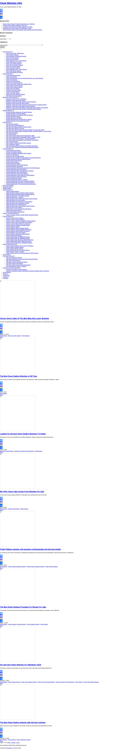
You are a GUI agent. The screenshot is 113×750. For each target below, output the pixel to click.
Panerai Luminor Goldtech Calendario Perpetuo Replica (21, 221)
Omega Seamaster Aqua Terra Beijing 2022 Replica (19, 171)
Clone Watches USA (11, 3)
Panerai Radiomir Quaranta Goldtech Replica (18, 234)
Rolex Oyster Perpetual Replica (14, 65)
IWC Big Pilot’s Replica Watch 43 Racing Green (18, 127)
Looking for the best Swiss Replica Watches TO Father (18, 27)
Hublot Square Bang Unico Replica (15, 212)
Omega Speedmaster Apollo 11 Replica (16, 179)
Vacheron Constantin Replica (10, 268)
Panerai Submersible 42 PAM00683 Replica (18, 238)
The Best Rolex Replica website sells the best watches (23, 722)
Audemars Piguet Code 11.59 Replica (16, 99)
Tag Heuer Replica (8, 256)
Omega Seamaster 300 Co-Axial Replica (17, 165)
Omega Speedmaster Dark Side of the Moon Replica (20, 181)
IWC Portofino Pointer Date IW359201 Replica (18, 143)
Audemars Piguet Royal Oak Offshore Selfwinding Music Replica (23, 109)
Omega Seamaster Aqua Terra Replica (16, 169)
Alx (20, 748)
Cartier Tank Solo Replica (13, 88)
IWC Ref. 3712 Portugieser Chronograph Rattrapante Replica (22, 147)
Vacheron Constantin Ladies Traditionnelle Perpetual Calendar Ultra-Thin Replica (27, 271)
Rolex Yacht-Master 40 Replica (14, 72)
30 (14, 742)
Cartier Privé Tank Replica (13, 81)
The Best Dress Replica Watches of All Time (15, 25)
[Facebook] (56, 10)
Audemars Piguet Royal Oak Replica (15, 100)
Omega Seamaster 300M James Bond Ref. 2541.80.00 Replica (23, 168)
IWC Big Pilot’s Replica (12, 124)
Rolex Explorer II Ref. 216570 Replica (16, 60)
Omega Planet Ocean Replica (14, 160)
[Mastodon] (56, 12)
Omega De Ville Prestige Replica (15, 156)
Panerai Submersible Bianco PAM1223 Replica (18, 241)
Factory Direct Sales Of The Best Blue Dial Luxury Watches (19, 24)
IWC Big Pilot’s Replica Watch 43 (15, 125)
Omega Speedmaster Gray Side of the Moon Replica (20, 182)
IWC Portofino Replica (12, 141)
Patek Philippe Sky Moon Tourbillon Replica (18, 250)
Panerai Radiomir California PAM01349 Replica (18, 229)
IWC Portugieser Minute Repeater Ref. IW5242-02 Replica (21, 146)
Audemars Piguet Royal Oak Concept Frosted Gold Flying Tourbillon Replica (26, 104)
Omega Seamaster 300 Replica (14, 166)
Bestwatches (3, 335)
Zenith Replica (7, 272)
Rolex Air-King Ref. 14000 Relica (15, 53)
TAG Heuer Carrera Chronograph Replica (16, 262)
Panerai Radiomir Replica (13, 226)
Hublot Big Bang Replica (12, 191)
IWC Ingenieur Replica (12, 133)
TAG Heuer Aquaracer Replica (14, 257)
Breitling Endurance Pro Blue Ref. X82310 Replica (19, 115)
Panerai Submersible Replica (14, 235)
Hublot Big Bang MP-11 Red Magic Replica (17, 196)
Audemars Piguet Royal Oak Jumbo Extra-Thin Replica (20, 106)
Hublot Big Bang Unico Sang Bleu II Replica (17, 203)
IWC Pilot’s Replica (11, 134)
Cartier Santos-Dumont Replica (14, 85)
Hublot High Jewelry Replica (13, 210)
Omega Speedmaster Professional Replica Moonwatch (21, 184)
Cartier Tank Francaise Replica (14, 87)
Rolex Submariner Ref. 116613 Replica (16, 69)
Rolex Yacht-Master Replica (13, 71)
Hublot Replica (7, 190)
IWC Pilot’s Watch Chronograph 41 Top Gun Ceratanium (20, 138)
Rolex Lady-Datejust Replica (13, 63)
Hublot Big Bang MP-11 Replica (14, 197)
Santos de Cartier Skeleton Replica (15, 94)
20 (13, 742)
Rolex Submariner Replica (13, 68)
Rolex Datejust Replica (12, 55)
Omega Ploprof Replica (12, 162)
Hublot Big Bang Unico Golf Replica (15, 200)
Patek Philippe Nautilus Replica (14, 249)
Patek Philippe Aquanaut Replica (17, 566)
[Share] (56, 17)
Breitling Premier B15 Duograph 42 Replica (17, 121)
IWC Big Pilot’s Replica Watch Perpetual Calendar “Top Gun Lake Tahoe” (25, 130)
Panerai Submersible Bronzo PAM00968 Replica (19, 243)
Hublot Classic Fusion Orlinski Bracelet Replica (18, 209)
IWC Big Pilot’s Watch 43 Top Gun (15, 128)
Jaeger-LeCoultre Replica (10, 213)
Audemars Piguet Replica (10, 97)
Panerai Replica (7, 216)
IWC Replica (6, 122)
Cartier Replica (7, 74)
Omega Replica (7, 149)
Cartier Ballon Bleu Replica (13, 75)
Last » (18, 742)
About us (5, 274)
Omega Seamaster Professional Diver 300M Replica (20, 175)
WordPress (10, 748)
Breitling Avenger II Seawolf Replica (16, 113)
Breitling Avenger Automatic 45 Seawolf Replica (19, 112)
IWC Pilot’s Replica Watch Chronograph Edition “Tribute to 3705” (23, 137)
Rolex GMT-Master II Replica (14, 62)
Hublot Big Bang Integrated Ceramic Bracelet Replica (20, 194)
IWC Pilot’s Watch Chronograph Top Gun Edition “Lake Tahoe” (22, 140)
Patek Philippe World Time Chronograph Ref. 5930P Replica (22, 253)
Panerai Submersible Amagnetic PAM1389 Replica (19, 240)
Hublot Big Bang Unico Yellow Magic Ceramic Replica (20, 206)
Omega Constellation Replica (14, 152)
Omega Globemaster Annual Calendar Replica (18, 159)
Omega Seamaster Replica (13, 163)
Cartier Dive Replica (11, 77)
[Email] (56, 15)
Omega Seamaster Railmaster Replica (16, 176)
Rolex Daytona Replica (12, 59)
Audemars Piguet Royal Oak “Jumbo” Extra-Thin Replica (21, 102)
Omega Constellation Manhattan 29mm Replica (18, 153)
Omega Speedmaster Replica (14, 178)
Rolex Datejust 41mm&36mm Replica (16, 56)
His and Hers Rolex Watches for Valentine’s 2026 (20, 665)
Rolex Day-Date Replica (12, 58)
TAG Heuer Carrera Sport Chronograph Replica (18, 265)
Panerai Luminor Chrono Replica (14, 218)
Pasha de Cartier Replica (12, 91)
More (1, 337)
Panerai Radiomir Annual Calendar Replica (17, 228)
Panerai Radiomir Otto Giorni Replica (16, 232)
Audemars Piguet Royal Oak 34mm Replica (17, 103)
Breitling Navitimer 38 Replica (14, 118)
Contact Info (6, 275)
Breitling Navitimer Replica (13, 116)
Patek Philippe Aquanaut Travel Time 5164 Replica (19, 246)
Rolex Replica (6, 52)
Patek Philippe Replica (9, 244)
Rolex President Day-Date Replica (65, 682)
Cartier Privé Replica (11, 80)
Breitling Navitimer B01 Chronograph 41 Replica (19, 119)
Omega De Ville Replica (12, 155)
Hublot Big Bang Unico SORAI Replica (16, 204)
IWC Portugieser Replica (12, 144)
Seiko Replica (6, 254)
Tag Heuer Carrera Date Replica (14, 263)
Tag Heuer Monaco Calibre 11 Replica (16, 266)
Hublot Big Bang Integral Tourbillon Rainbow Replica (20, 193)
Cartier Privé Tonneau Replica (14, 82)
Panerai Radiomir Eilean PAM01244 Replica (18, 231)
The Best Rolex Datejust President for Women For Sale (23, 607)
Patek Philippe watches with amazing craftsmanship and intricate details (22, 30)
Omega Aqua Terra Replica (13, 150)
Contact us (6, 277)
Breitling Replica (7, 110)
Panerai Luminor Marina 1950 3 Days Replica (18, 224)
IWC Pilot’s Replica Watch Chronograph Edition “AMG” (20, 135)
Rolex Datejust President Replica (17, 624)
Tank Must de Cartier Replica (14, 96)
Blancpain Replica (8, 187)
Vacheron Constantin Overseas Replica (16, 269)
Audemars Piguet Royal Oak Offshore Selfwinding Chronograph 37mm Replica (27, 107)
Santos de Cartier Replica (13, 93)
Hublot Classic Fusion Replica (14, 207)
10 (12, 742)
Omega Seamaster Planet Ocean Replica (17, 174)
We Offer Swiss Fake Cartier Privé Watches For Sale (17, 28)
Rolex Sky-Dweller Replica (13, 66)
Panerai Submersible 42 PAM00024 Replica (18, 237)
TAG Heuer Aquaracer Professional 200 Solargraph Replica (22, 259)
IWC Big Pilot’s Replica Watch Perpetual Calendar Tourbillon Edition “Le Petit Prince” (28, 131)
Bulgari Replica (7, 188)
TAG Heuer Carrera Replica (13, 260)
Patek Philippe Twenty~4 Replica (15, 251)
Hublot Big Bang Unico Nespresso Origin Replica (19, 201)
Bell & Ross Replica (8, 185)
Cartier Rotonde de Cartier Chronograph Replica (18, 84)
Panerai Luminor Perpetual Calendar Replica (18, 225)
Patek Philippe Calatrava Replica (15, 247)
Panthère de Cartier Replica (13, 90)
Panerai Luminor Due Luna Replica (15, 219)
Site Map (5, 278)
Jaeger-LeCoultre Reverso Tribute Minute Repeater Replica (22, 215)
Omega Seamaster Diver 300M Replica (16, 172)
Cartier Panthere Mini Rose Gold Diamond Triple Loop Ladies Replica (24, 78)
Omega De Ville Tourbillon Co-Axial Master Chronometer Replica (23, 157)
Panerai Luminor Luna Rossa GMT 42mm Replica (19, 222)
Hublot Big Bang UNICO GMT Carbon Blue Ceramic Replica (21, 198)
